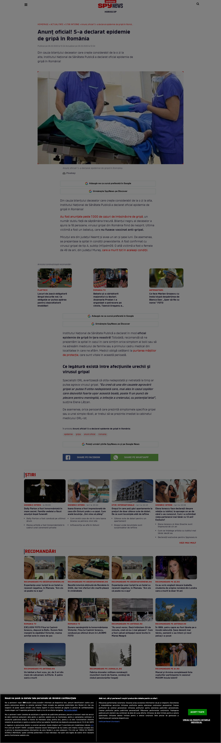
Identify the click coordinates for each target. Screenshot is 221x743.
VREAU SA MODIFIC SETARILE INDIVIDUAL (196, 721)
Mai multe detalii (70, 710)
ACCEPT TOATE (197, 712)
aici (92, 725)
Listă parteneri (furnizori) (109, 721)
